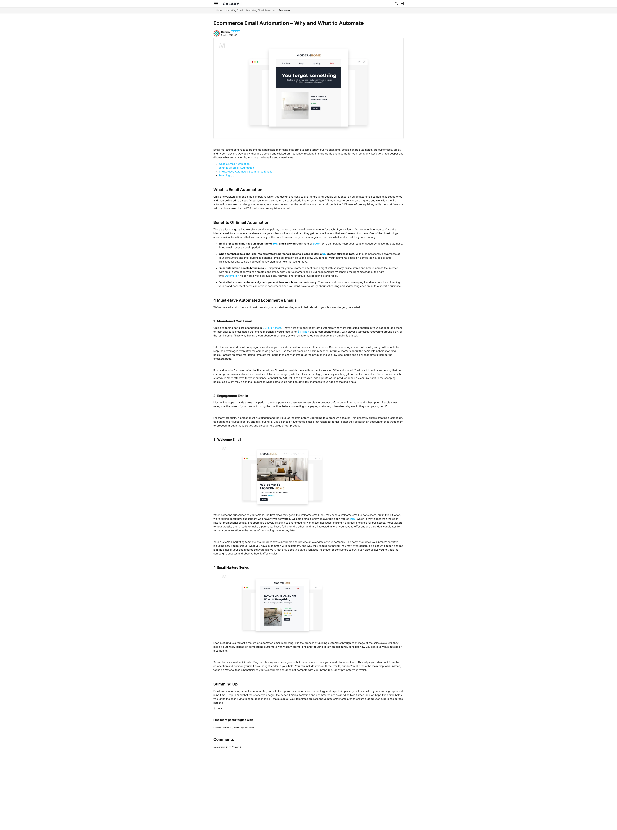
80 (274, 243)
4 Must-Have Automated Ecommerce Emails (245, 171)
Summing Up (226, 175)
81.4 (265, 327)
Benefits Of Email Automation (236, 167)
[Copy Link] (235, 35)
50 (351, 518)
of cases (276, 327)
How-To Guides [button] (222, 727)
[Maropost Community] (231, 3)
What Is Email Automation (234, 163)
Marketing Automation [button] (243, 727)
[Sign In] (402, 3)
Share (217, 708)
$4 (299, 331)
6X (324, 253)
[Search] (396, 3)
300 (315, 243)
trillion (305, 331)
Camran (225, 32)
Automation (232, 275)
